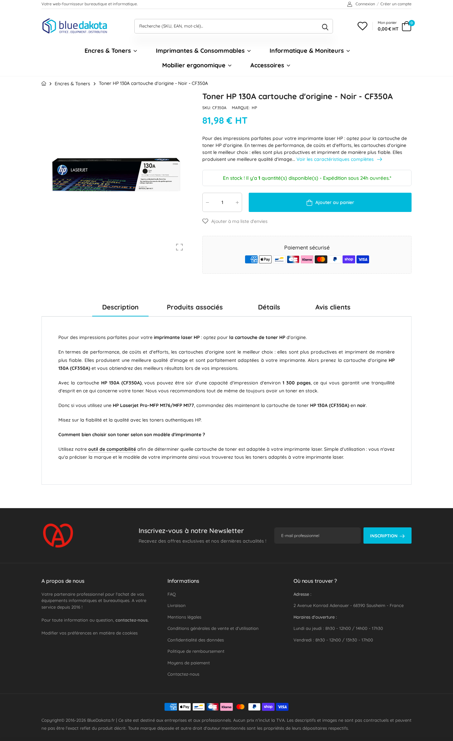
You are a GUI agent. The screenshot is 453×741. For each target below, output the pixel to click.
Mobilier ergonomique (194, 65)
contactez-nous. (132, 620)
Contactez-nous (183, 674)
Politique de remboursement (196, 651)
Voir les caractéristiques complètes (335, 159)
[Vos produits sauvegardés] (362, 26)
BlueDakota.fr (101, 720)
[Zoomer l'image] (179, 247)
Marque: (241, 107)
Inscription (384, 535)
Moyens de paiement (188, 662)
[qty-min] (207, 202)
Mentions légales (184, 617)
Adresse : (302, 594)
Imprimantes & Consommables (200, 50)
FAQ (171, 594)
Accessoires (267, 65)
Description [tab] (120, 307)
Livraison (176, 605)
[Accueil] (43, 83)
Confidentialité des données (195, 639)
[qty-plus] (237, 202)
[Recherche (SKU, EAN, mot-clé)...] (325, 26)
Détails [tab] (269, 307)
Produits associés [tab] (195, 307)
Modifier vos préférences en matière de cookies (89, 633)
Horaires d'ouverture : (315, 617)
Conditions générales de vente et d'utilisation (213, 628)
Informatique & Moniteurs (307, 50)
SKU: (207, 107)
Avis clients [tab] (333, 307)
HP (254, 107)
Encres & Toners (108, 50)
